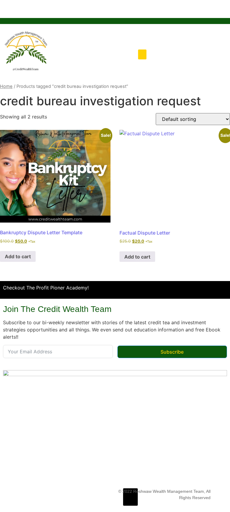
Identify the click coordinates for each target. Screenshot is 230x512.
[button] (142, 54)
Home (6, 86)
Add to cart (18, 256)
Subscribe (172, 352)
